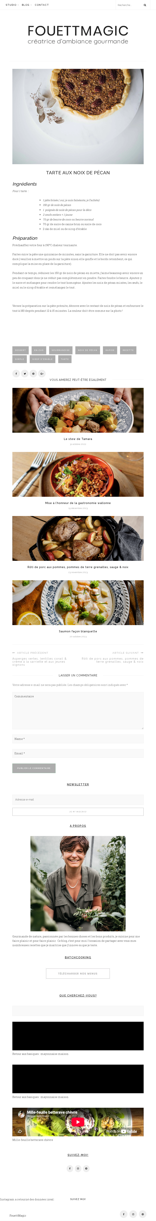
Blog (25, 5)
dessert (20, 350)
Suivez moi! (78, 1199)
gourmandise (61, 350)
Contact (42, 5)
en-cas (39, 350)
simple (19, 359)
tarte (65, 359)
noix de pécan (87, 350)
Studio (11, 5)
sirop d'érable (42, 359)
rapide (110, 350)
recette (128, 350)
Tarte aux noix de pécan (78, 172)
